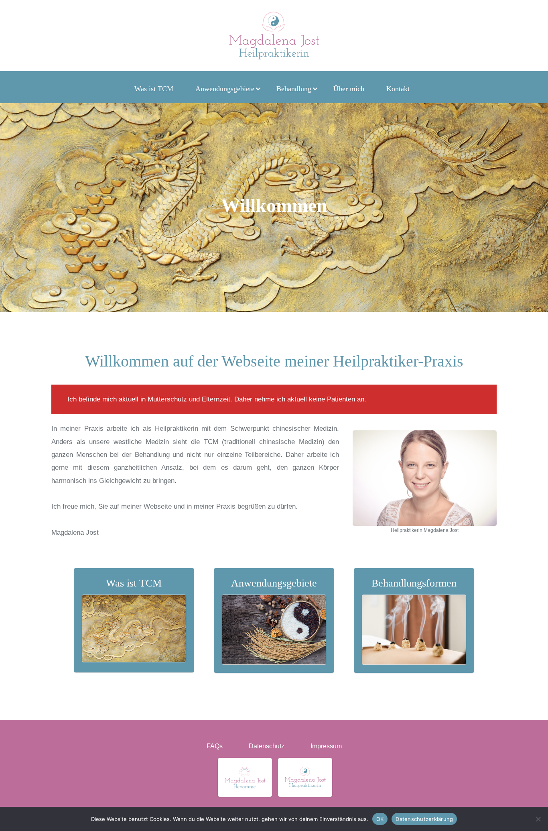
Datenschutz (266, 746)
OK (380, 818)
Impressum (326, 746)
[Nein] (538, 819)
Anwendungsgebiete (224, 89)
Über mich (348, 89)
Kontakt (398, 89)
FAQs (215, 746)
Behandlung (293, 89)
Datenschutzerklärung (424, 818)
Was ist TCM (153, 89)
